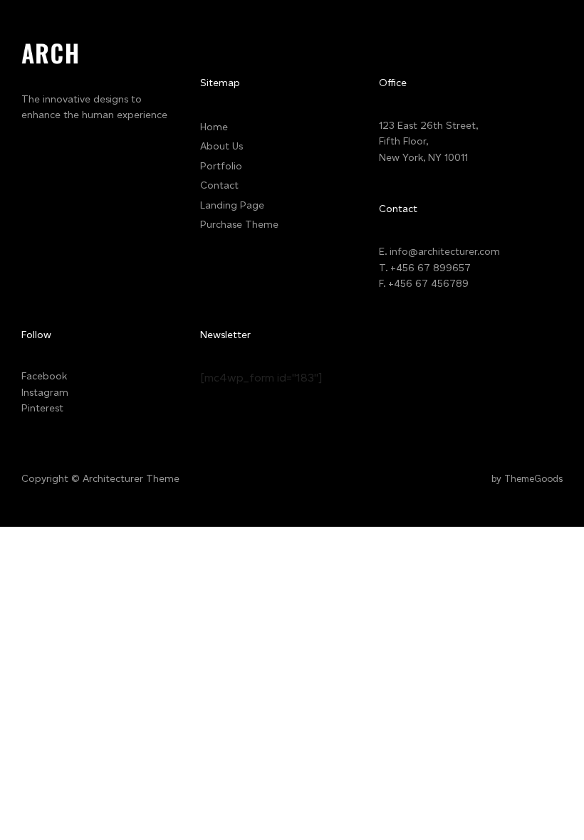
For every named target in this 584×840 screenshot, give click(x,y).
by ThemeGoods (527, 478)
